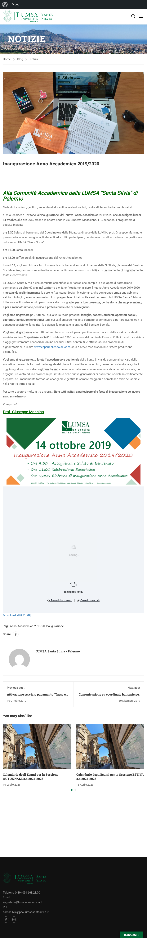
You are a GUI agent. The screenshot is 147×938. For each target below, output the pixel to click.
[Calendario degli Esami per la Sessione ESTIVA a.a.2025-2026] (110, 746)
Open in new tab (90, 600)
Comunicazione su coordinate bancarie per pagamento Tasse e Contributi (109, 696)
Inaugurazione (55, 626)
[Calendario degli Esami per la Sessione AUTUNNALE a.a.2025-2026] (37, 746)
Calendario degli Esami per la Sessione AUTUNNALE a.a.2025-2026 (30, 776)
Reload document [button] (61, 600)
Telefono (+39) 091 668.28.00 (21, 892)
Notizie (34, 59)
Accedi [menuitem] (15, 4)
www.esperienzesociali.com (52, 347)
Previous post (15, 687)
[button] (72, 790)
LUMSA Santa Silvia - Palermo (58, 651)
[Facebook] (16, 634)
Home (7, 59)
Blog (20, 59)
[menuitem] (5, 4)
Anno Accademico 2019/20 (27, 626)
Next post (134, 687)
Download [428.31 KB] (17, 615)
